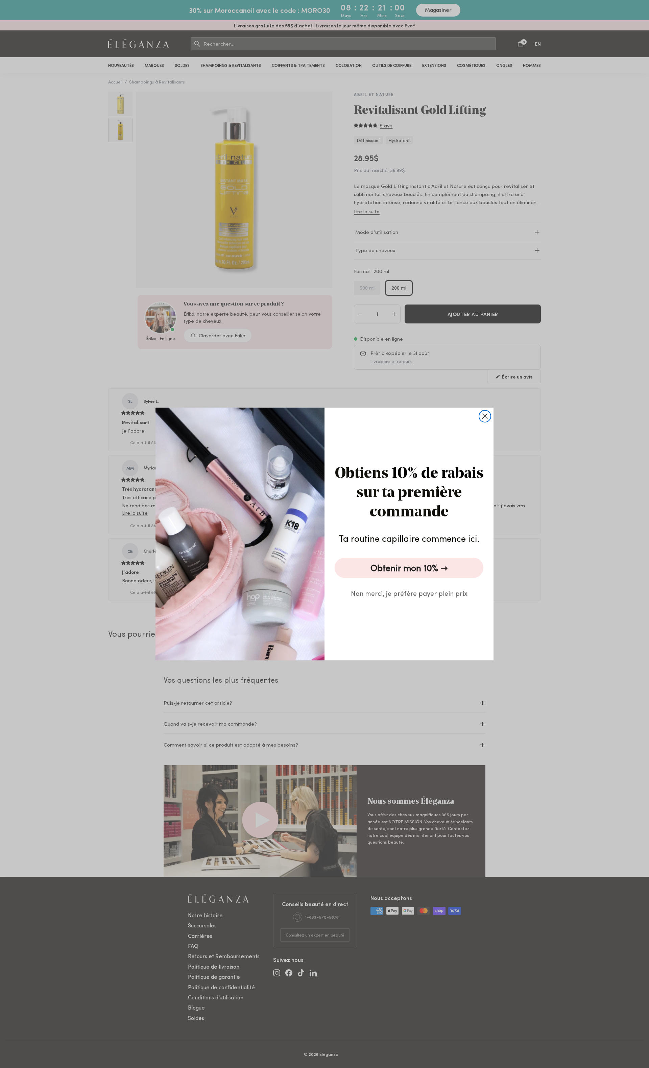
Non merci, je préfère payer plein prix (409, 593)
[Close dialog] (485, 416)
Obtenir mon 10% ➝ (409, 568)
